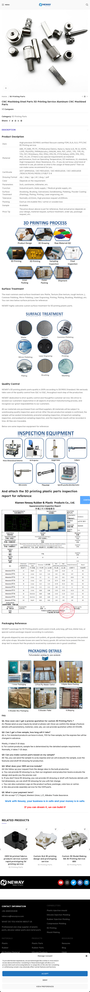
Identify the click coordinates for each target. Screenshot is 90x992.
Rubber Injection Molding (58, 919)
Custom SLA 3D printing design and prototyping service (45, 859)
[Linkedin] (86, 882)
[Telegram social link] (21, 120)
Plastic (5, 943)
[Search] (87, 4)
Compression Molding (56, 923)
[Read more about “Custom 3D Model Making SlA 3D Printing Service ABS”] (85, 829)
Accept (45, 974)
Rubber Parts (38, 947)
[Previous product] (82, 96)
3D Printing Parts (17, 96)
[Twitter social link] (12, 120)
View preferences (45, 986)
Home (4, 96)
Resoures (66, 943)
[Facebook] (80, 882)
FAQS (64, 952)
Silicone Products (39, 952)
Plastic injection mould (57, 910)
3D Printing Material (11, 952)
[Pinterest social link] (15, 120)
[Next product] (87, 96)
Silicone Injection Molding (58, 915)
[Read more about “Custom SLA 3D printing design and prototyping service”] (56, 829)
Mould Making (53, 932)
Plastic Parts (37, 943)
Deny (45, 980)
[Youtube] (61, 882)
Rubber (5, 947)
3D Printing (51, 928)
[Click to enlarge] (6, 88)
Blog (64, 947)
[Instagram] (67, 882)
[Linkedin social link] (18, 120)
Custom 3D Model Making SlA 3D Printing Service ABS (74, 859)
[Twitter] (74, 882)
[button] (86, 956)
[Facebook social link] (9, 120)
